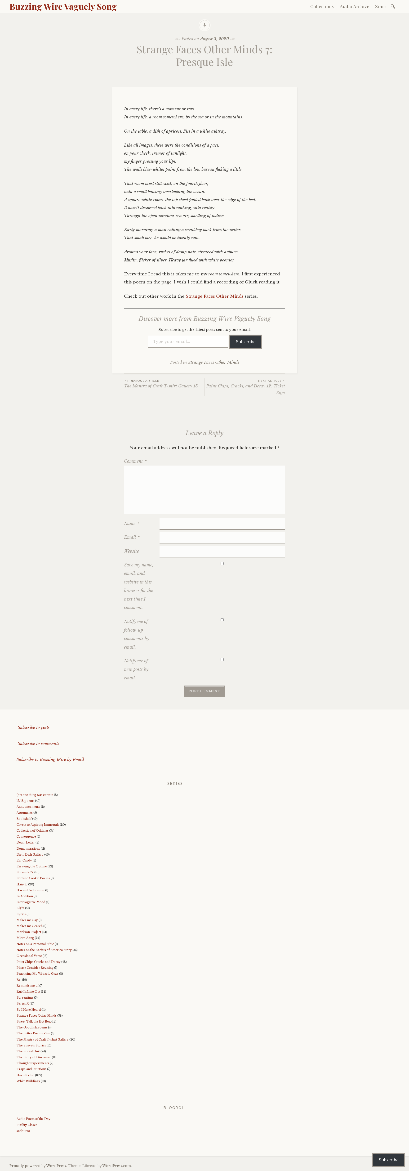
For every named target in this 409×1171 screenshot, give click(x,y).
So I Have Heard (29, 1009)
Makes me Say (27, 920)
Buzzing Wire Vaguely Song (63, 6)
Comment (135, 461)
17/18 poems (25, 801)
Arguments (25, 812)
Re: (19, 980)
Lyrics (21, 914)
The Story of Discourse (34, 1057)
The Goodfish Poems (32, 1027)
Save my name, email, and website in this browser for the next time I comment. (138, 586)
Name (131, 523)
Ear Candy (24, 860)
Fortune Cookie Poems (33, 878)
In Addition (25, 896)
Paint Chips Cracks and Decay (39, 962)
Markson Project (29, 932)
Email (132, 537)
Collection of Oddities (33, 830)
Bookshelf (24, 819)
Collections (322, 6)
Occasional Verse (29, 956)
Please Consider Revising (35, 967)
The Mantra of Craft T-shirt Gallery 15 (161, 384)
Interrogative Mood (31, 902)
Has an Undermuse (30, 890)
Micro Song (25, 938)
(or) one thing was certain (35, 795)
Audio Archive (354, 6)
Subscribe (246, 341)
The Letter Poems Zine (33, 1033)
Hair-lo (22, 884)
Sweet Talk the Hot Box (34, 1021)
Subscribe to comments (38, 743)
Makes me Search (30, 926)
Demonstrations (28, 848)
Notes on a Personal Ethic (35, 944)
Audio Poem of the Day (33, 1119)
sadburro (23, 1131)
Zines (381, 6)
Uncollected (25, 1075)
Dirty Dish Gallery (30, 854)
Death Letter (26, 842)
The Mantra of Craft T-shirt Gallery (43, 1039)
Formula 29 (25, 872)
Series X (23, 1003)
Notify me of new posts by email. (136, 669)
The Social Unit (28, 1051)
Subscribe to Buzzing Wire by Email (50, 759)
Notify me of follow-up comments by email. (136, 634)
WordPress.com (116, 1166)
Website (131, 551)
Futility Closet (27, 1125)
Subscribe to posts (33, 727)
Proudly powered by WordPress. (38, 1166)
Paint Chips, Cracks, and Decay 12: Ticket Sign (245, 387)
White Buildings (28, 1081)
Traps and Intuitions (31, 1069)
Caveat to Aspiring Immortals (38, 824)
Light (20, 908)
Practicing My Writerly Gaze (37, 973)
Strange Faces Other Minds (215, 296)
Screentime (25, 997)
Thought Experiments (33, 1063)
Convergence (26, 836)
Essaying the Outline (32, 866)
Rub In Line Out (28, 991)
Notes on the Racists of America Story (44, 950)
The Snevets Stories (31, 1045)
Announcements (28, 806)
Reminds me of (28, 985)
